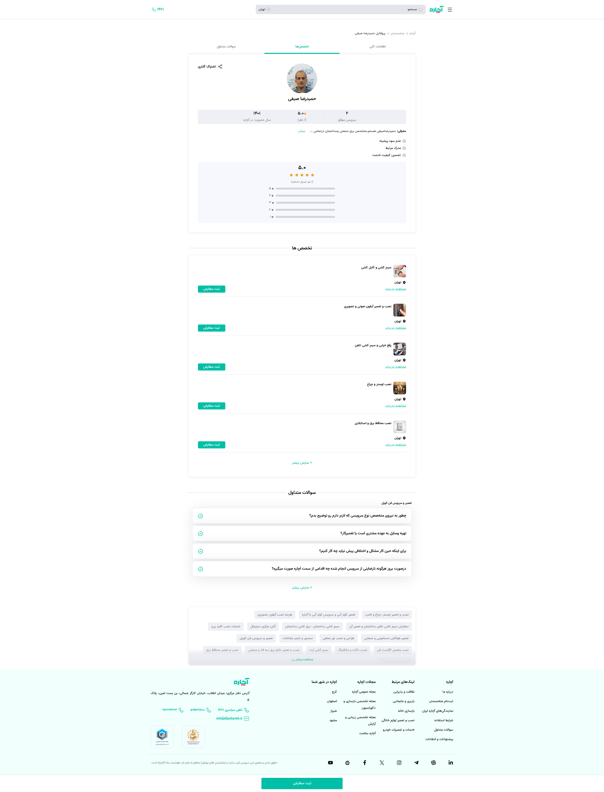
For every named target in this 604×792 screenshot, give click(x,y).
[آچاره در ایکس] (381, 763)
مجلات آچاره (366, 682)
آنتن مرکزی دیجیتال (262, 626)
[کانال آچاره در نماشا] (347, 763)
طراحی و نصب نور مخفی (338, 638)
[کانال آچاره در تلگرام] (416, 763)
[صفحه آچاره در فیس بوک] (364, 763)
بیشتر (301, 131)
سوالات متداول (226, 46)
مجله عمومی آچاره (364, 692)
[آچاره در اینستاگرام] (399, 763)
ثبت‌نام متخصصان (441, 701)
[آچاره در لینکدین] (450, 763)
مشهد (333, 720)
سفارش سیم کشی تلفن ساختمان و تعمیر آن (379, 626)
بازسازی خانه (406, 711)
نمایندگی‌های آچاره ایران (437, 711)
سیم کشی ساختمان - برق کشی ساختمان (312, 626)
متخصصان (397, 33)
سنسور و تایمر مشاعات (298, 638)
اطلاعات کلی (377, 46)
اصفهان (332, 701)
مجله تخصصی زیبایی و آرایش (360, 721)
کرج (334, 692)
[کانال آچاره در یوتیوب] (330, 763)
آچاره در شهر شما (324, 682)
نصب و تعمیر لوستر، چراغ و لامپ (387, 614)
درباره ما (448, 692)
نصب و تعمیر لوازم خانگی (398, 720)
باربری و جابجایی (404, 701)
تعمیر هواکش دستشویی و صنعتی (386, 638)
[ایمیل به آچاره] (232, 719)
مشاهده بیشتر (304, 659)
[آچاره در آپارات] (433, 763)
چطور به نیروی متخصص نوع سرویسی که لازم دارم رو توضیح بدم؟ (357, 516)
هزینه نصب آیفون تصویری (275, 614)
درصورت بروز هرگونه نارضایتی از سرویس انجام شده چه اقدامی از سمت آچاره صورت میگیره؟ (339, 569)
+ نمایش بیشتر (302, 463)
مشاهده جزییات (395, 289)
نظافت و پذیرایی (404, 692)
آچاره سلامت (367, 733)
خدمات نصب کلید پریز (225, 626)
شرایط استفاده (443, 720)
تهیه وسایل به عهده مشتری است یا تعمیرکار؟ (373, 533)
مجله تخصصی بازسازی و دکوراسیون (360, 705)
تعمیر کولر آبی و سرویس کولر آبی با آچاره (328, 614)
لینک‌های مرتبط (403, 682)
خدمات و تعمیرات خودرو (399, 730)
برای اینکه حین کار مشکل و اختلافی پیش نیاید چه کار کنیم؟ (362, 551)
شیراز (333, 711)
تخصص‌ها (302, 46)
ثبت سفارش (302, 783)
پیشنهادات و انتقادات (439, 739)
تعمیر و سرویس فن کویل (256, 638)
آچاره (412, 33)
